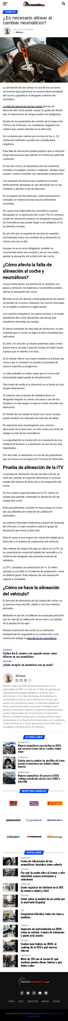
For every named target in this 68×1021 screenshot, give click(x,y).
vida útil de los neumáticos (41, 638)
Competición (32, 1001)
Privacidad (48, 1013)
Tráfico (11, 1001)
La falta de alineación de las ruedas (23, 106)
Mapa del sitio (34, 1016)
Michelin (45, 1001)
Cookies (58, 1013)
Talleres (56, 1001)
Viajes (21, 1001)
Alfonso (19, 32)
